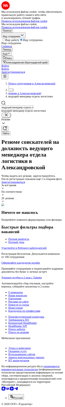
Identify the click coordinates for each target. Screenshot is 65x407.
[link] (7, 58)
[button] (5, 65)
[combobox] (17, 107)
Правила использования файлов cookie (24, 27)
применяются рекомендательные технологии (30, 368)
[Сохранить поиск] (4, 129)
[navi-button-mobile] (4, 76)
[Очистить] (6, 115)
